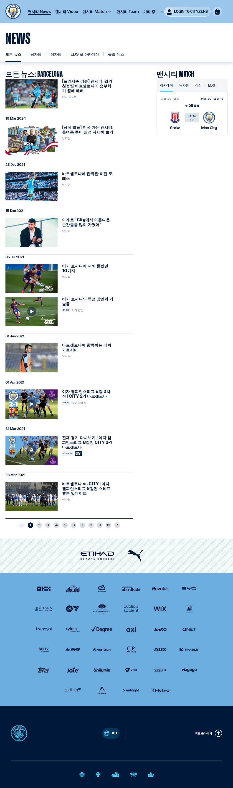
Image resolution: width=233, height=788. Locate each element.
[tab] (166, 87)
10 (108, 525)
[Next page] (117, 525)
